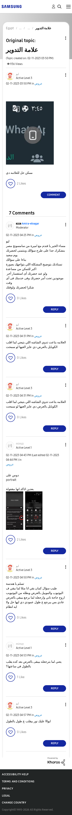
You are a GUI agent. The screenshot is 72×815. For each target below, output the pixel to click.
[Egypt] (12, 6)
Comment (53, 194)
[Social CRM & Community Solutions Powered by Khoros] (56, 761)
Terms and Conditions (18, 781)
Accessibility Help (15, 774)
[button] (59, 75)
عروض (38, 83)
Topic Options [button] (59, 38)
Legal (6, 795)
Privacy (7, 788)
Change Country (14, 802)
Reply (54, 309)
